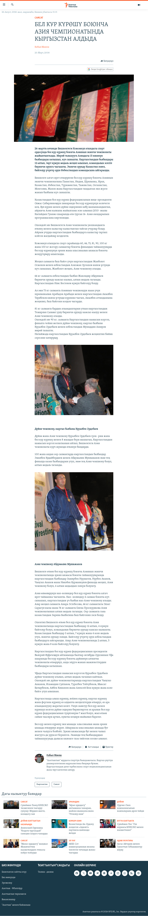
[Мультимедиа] (139, 5)
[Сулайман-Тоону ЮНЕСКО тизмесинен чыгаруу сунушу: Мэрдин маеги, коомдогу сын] (11, 804)
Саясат (39, 18)
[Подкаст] (138, 873)
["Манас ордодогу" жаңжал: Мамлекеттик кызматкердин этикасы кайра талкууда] (11, 843)
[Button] (107, 61)
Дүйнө (120, 802)
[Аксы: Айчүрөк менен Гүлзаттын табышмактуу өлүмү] (107, 843)
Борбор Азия (75, 821)
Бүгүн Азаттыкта (125, 821)
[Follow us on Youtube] (90, 873)
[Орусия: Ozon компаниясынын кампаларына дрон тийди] (107, 804)
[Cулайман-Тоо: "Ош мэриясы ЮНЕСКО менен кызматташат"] (107, 823)
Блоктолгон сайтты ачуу (14, 872)
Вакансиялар (8, 899)
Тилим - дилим (45, 872)
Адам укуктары (125, 841)
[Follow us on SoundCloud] (111, 873)
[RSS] (131, 873)
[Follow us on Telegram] (97, 873)
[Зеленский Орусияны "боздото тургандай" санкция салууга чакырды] (11, 823)
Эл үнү (72, 841)
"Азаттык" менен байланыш (16, 905)
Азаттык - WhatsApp (12, 888)
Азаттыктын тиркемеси (14, 894)
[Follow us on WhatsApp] (124, 873)
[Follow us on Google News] (104, 873)
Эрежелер (7, 883)
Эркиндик (74, 802)
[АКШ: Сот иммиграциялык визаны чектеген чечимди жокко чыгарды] (59, 843)
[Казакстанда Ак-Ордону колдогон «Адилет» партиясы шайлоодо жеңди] (59, 823)
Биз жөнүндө (8, 877)
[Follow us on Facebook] (76, 873)
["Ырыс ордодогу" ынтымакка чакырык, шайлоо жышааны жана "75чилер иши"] (59, 804)
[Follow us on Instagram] (118, 873)
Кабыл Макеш (42, 47)
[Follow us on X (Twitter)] (83, 873)
